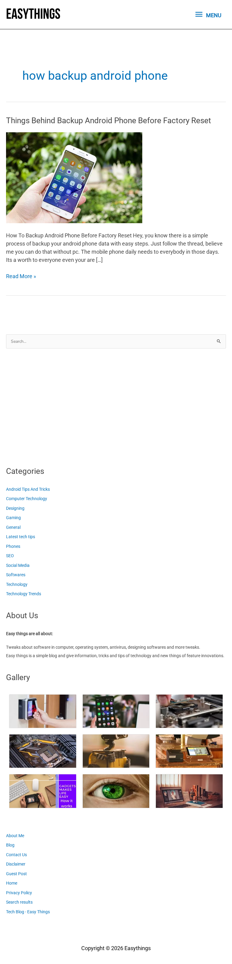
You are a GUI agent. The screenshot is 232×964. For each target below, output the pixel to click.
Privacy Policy (19, 892)
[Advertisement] (51, 405)
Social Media (18, 565)
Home (11, 883)
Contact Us (16, 854)
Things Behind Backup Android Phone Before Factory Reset (108, 120)
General (13, 527)
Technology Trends (23, 593)
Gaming (13, 517)
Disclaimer (15, 864)
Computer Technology (26, 498)
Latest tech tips (20, 536)
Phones (13, 546)
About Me (15, 835)
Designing (15, 508)
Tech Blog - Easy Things (28, 911)
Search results (19, 902)
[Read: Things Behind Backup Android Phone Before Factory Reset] (74, 177)
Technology (16, 584)
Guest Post (16, 873)
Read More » (21, 276)
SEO (10, 555)
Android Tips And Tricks (28, 489)
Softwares (15, 574)
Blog (10, 845)
